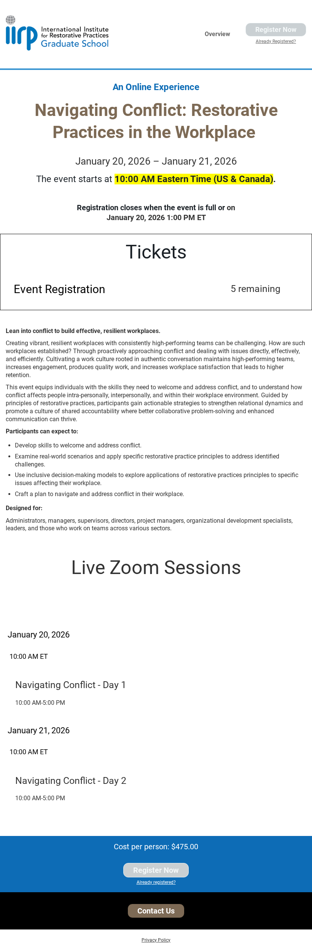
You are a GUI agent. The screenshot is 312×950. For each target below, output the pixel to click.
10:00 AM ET (29, 656)
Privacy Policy (156, 940)
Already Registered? (276, 41)
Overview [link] (217, 34)
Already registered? (156, 882)
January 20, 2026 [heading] (39, 634)
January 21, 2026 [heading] (39, 730)
